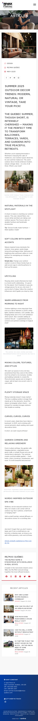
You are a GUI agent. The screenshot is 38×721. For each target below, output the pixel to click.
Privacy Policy (14, 714)
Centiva (22, 718)
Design (9, 63)
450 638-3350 (12, 686)
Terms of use (24, 714)
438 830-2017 (12, 688)
